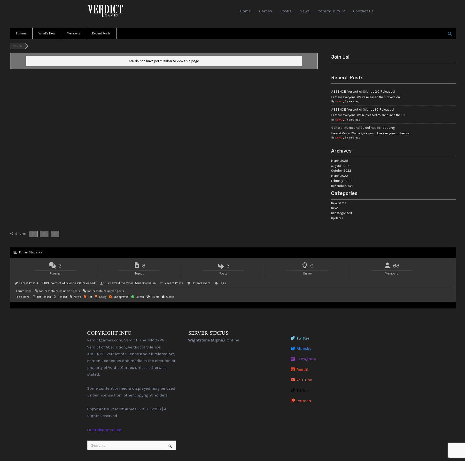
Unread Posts (201, 283)
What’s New (47, 33)
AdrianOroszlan (145, 283)
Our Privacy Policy (104, 429)
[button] (342, 11)
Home (245, 10)
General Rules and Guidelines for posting (363, 128)
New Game (338, 203)
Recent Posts (101, 33)
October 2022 (341, 170)
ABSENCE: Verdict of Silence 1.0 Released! (362, 109)
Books (285, 10)
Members (73, 33)
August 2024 (340, 166)
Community (329, 10)
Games (265, 10)
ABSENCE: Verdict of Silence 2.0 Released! (363, 91)
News (305, 10)
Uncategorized (341, 213)
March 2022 (339, 176)
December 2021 (342, 186)
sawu (338, 101)
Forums (21, 33)
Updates (337, 218)
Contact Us (363, 10)
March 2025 (339, 160)
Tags (222, 283)
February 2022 (341, 181)
